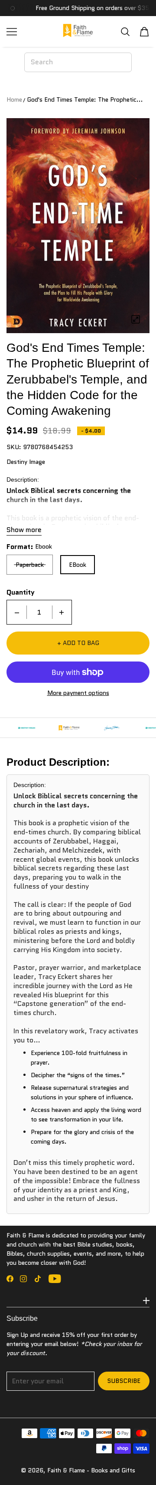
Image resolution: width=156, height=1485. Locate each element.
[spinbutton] (39, 612)
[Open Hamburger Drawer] (11, 31)
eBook (77, 564)
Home (14, 99)
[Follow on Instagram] (23, 1278)
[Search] (125, 31)
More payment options (78, 693)
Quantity (20, 592)
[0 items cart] (144, 31)
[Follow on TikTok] (37, 1278)
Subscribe (123, 1380)
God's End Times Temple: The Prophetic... (85, 99)
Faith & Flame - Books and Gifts (91, 1470)
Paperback (30, 564)
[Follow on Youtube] (55, 1278)
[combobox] (78, 62)
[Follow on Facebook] (9, 1278)
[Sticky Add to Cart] (137, 1463)
